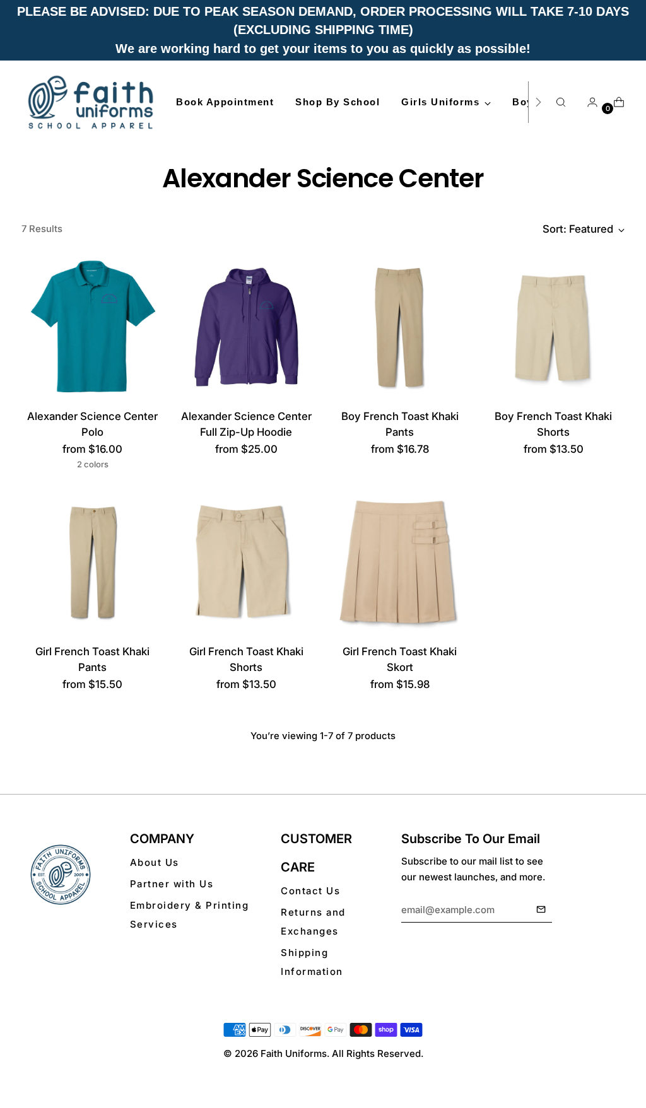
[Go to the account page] (587, 102)
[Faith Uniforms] (91, 102)
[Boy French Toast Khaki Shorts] (553, 326)
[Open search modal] (560, 102)
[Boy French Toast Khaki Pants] (400, 326)
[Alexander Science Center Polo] (92, 326)
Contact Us (310, 891)
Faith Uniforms (294, 1053)
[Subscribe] (541, 910)
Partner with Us (172, 884)
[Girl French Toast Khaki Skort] (400, 562)
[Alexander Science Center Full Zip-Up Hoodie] (246, 326)
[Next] (538, 102)
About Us (154, 862)
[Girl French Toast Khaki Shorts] (246, 562)
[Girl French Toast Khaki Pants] (92, 562)
